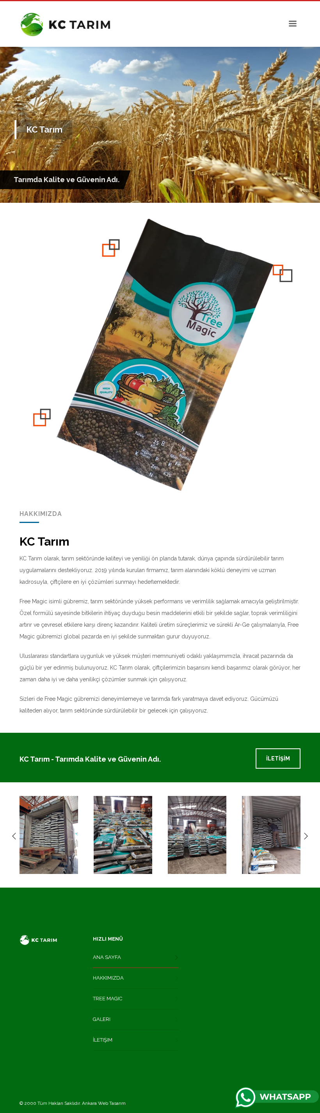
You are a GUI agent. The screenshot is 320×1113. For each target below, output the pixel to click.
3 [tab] (160, 192)
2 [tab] (154, 192)
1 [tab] (147, 192)
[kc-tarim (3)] (197, 835)
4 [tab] (166, 192)
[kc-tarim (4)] (271, 835)
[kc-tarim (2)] (123, 835)
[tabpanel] (160, 125)
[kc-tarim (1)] (49, 835)
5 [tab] (172, 192)
